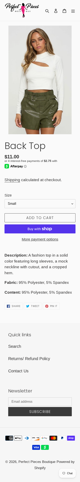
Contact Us (18, 371)
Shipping (12, 180)
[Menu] (73, 10)
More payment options (40, 239)
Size (8, 195)
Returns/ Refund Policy (29, 358)
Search (14, 346)
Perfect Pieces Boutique (36, 462)
